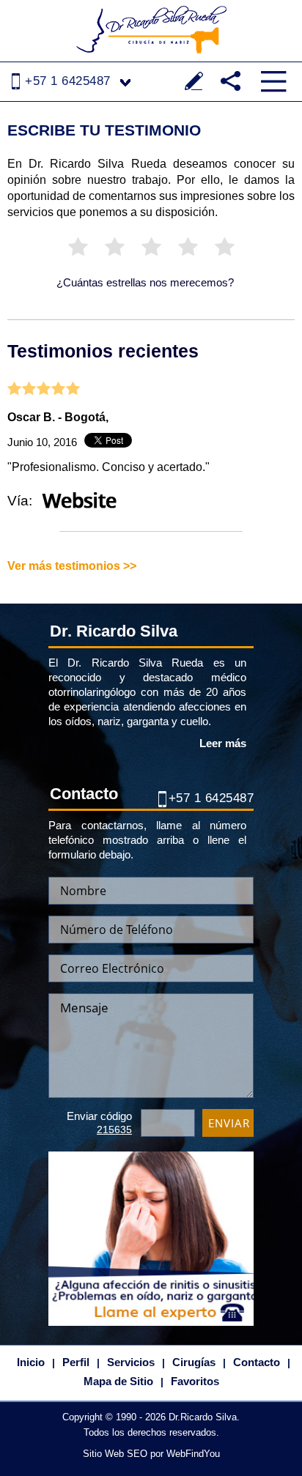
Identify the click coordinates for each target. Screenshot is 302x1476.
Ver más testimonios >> (71, 566)
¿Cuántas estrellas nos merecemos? (145, 282)
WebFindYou (193, 1453)
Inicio (31, 1362)
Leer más (222, 743)
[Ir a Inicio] (151, 29)
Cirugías (194, 1362)
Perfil (75, 1362)
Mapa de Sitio (118, 1381)
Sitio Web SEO (115, 1453)
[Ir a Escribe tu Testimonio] (194, 81)
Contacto (256, 1362)
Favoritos (195, 1381)
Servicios (131, 1362)
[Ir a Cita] (151, 1238)
